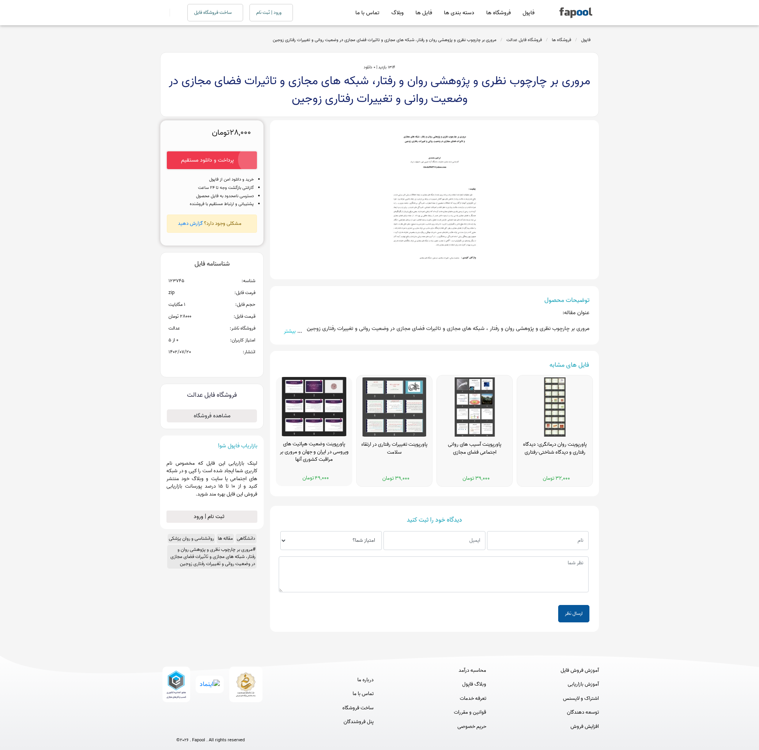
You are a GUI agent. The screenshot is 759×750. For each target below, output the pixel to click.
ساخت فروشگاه (358, 708)
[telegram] (196, 727)
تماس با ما (367, 13)
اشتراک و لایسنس (581, 699)
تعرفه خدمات (473, 699)
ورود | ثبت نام (269, 12)
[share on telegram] (201, 364)
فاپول (528, 13)
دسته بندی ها (459, 13)
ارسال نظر (574, 613)
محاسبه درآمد (472, 671)
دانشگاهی (246, 538)
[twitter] (225, 727)
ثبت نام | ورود (210, 516)
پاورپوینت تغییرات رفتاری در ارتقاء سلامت (394, 448)
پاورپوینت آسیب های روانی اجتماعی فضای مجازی (474, 448)
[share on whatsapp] (212, 364)
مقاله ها (225, 538)
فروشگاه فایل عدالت (524, 39)
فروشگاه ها (498, 13)
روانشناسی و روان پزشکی (191, 538)
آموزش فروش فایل (580, 671)
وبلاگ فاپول (474, 684)
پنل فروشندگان (359, 722)
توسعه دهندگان (583, 712)
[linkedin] (240, 727)
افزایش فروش (584, 727)
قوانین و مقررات (470, 712)
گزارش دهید (190, 223)
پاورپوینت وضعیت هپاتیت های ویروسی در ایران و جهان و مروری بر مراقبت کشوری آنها (314, 452)
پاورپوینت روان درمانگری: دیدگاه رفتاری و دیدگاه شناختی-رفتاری (555, 448)
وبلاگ (397, 13)
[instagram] (210, 727)
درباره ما (365, 680)
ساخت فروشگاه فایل (213, 12)
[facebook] (181, 727)
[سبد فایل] (163, 13)
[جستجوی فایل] (173, 13)
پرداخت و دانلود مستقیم (207, 160)
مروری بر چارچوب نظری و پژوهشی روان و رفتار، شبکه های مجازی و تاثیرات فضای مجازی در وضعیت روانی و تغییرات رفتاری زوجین (385, 39)
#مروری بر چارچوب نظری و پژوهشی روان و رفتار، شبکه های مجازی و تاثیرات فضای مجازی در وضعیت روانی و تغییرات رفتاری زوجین (212, 556)
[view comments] (221, 364)
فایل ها (423, 13)
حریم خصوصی (471, 727)
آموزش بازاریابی (583, 684)
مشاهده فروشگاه (212, 415)
